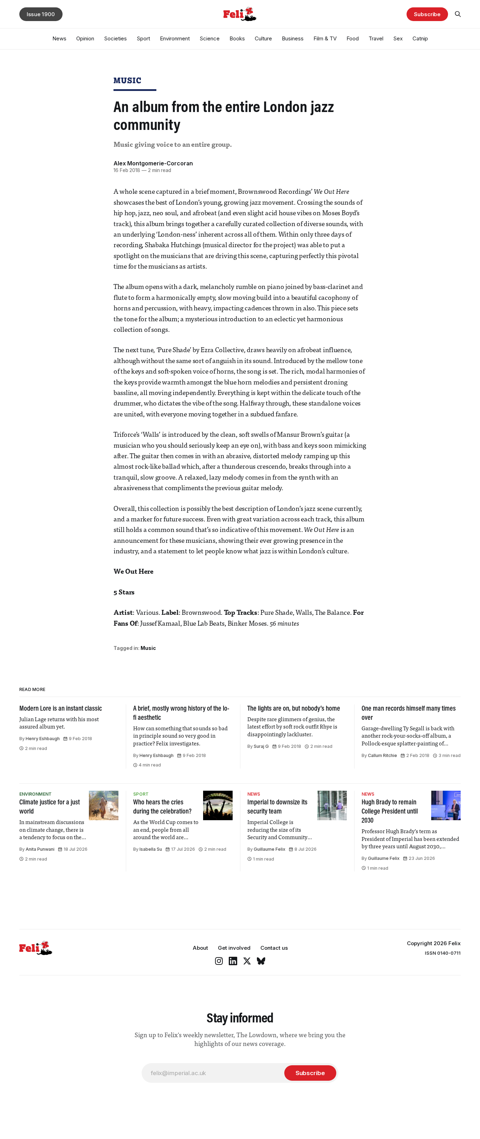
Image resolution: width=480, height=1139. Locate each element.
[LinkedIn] (233, 961)
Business (293, 38)
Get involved (234, 947)
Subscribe (427, 14)
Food (352, 38)
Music (127, 80)
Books (237, 38)
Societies (115, 38)
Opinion (85, 38)
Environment (175, 38)
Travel (376, 38)
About (200, 947)
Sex (398, 38)
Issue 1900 (41, 14)
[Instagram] (219, 961)
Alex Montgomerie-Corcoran (153, 163)
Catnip (420, 38)
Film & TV (325, 38)
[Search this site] (457, 14)
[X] (247, 961)
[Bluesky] (261, 961)
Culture (263, 38)
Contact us (274, 947)
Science (210, 38)
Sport (143, 38)
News (59, 38)
